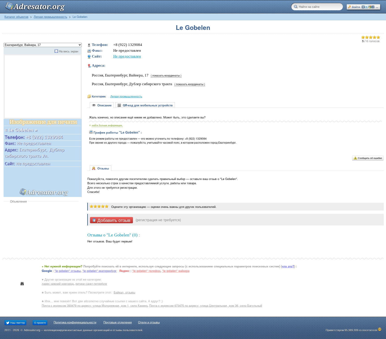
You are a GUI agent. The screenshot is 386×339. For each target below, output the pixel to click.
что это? (288, 266)
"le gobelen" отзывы (68, 271)
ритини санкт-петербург (91, 283)
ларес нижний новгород (58, 283)
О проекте (40, 322)
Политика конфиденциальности (75, 322)
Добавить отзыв (113, 220)
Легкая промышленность (50, 16)
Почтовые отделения (117, 322)
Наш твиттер (17, 322)
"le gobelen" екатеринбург (99, 271)
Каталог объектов (16, 16)
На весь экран (68, 51)
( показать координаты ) (166, 75)
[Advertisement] (41, 237)
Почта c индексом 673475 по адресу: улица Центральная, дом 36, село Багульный (205, 305)
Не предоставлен (127, 56)
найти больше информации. (107, 125)
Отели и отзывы (149, 322)
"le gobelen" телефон (146, 271)
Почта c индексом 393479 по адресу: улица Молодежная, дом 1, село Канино (94, 305)
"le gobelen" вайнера (175, 271)
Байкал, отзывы (124, 292)
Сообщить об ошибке (370, 158)
